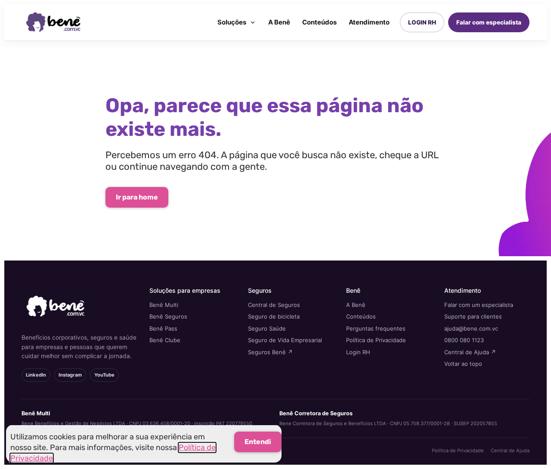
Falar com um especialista (478, 304)
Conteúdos (319, 22)
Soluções (231, 22)
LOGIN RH (422, 22)
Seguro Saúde (267, 328)
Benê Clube (164, 340)
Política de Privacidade (376, 340)
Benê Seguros (168, 316)
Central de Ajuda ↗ (470, 352)
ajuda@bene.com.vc (471, 328)
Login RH (358, 352)
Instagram (70, 375)
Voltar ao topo (463, 363)
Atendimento (369, 22)
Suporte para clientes (473, 316)
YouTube (104, 375)
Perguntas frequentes (376, 328)
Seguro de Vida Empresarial (285, 340)
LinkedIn (36, 375)
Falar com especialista (488, 22)
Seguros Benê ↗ (270, 352)
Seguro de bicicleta (274, 316)
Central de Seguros (274, 304)
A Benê (279, 22)
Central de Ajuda (510, 451)
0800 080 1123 (464, 340)
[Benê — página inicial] (54, 22)
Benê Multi (163, 304)
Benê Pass (163, 328)
